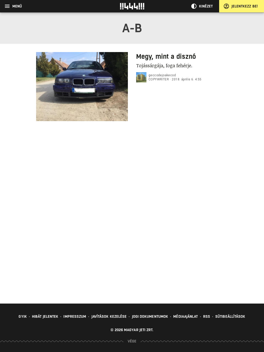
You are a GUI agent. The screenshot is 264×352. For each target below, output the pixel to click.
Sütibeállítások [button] (230, 316)
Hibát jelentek (45, 316)
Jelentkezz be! (245, 6)
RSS (206, 316)
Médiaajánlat (185, 316)
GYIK (23, 316)
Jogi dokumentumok (150, 316)
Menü (17, 6)
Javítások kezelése (109, 316)
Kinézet (206, 6)
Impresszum (74, 316)
